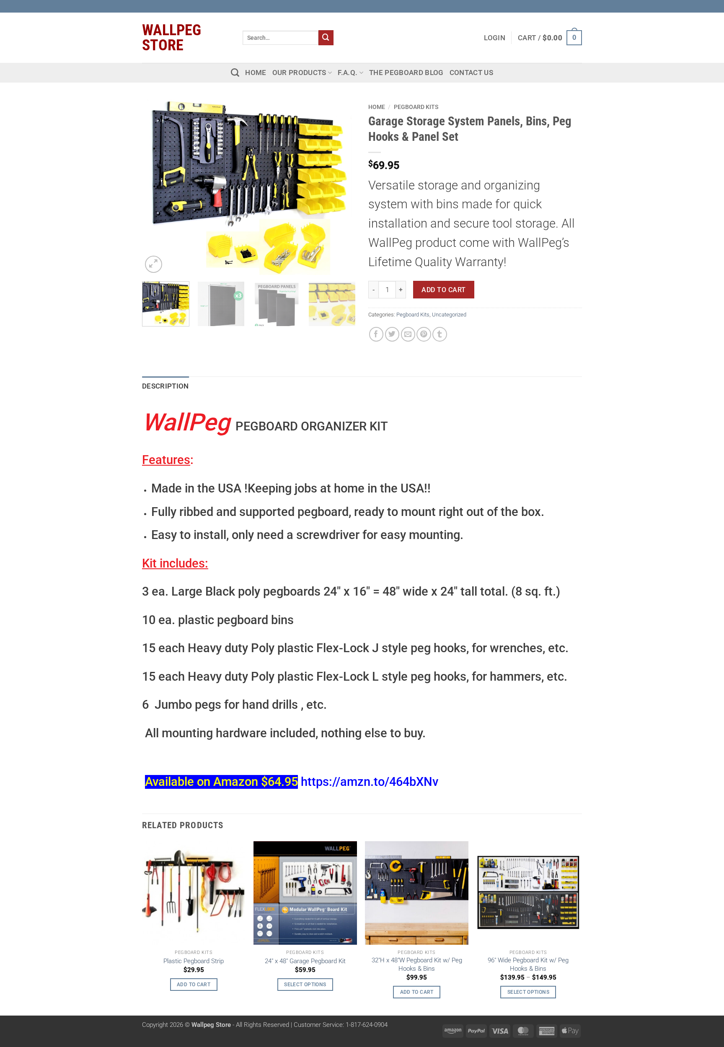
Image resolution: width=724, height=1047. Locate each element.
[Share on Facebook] (376, 334)
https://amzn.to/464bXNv (369, 782)
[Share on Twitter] (392, 334)
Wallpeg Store (171, 38)
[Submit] (326, 37)
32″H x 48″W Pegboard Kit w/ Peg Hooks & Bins (417, 964)
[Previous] (156, 187)
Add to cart (443, 290)
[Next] (341, 187)
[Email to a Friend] (408, 334)
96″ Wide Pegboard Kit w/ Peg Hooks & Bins (528, 964)
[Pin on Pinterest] (423, 334)
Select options (305, 984)
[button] (550, 37)
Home (255, 72)
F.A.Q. (347, 72)
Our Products (299, 72)
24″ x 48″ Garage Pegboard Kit (305, 961)
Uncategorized (449, 314)
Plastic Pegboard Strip (193, 961)
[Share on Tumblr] (439, 334)
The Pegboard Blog (406, 72)
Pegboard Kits (416, 107)
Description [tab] (165, 386)
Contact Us (471, 72)
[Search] (235, 72)
